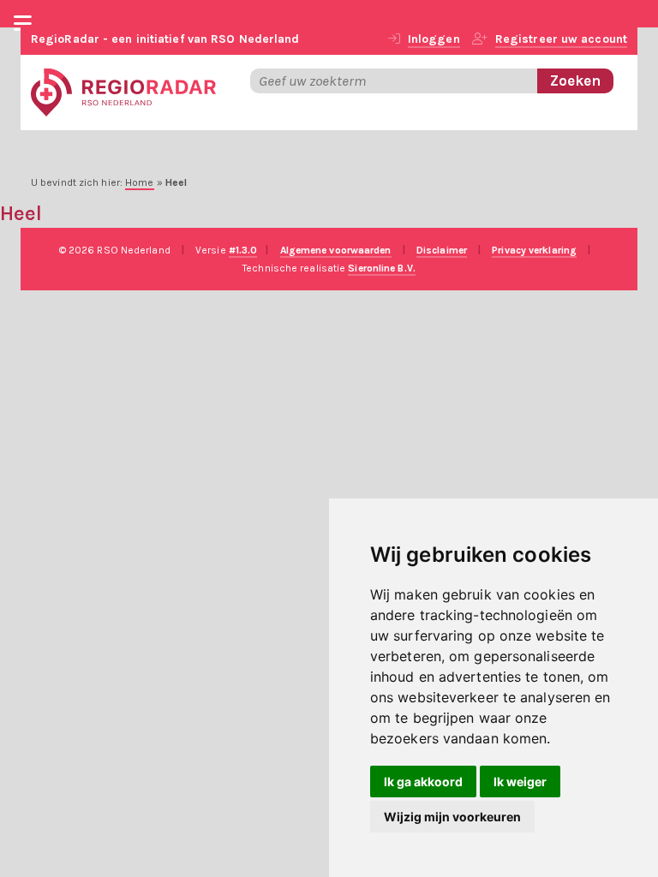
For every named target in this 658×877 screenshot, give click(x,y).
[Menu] (23, 25)
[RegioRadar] (123, 90)
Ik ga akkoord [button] (423, 781)
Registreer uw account (561, 39)
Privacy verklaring (534, 250)
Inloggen (434, 39)
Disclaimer (441, 250)
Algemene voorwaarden (336, 250)
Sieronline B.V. (382, 268)
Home (139, 182)
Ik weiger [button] (520, 781)
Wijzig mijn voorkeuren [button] (452, 816)
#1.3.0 (243, 250)
